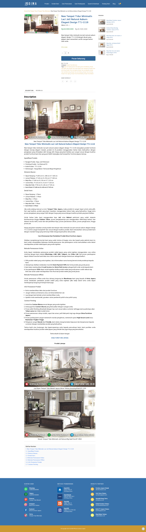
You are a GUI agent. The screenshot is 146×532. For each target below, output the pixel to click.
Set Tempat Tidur (32, 11)
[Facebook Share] (62, 81)
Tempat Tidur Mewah (89, 73)
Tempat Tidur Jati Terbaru (76, 72)
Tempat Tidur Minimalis (44, 11)
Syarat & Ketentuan (93, 4)
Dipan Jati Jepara (68, 66)
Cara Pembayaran (80, 4)
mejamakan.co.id (100, 515)
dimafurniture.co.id (101, 489)
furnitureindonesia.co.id (102, 505)
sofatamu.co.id (100, 500)
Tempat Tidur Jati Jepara (71, 70)
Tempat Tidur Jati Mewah (83, 70)
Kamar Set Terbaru (34, 505)
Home (25, 11)
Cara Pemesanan (67, 4)
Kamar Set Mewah (85, 66)
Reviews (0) (39, 90)
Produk (47, 4)
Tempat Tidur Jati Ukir (88, 72)
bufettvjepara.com (101, 510)
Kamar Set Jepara (76, 66)
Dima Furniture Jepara (35, 510)
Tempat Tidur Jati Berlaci (83, 68)
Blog (114, 4)
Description (29, 90)
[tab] (29, 90)
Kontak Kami (55, 4)
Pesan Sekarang (78, 58)
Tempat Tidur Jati (73, 68)
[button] (55, 17)
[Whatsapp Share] (75, 81)
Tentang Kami (106, 4)
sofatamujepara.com (101, 495)
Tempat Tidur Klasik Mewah (77, 73)
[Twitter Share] (66, 81)
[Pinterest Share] (71, 81)
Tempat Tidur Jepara (65, 73)
